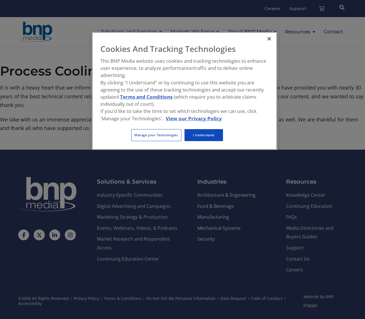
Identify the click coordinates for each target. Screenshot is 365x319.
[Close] (269, 38)
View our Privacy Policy (194, 118)
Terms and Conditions (146, 97)
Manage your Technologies (156, 135)
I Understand (203, 135)
